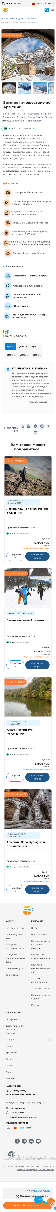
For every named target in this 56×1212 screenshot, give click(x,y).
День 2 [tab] (23, 346)
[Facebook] (42, 426)
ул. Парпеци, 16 (17, 1108)
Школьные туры (15, 968)
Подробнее (17, 556)
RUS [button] (38, 4)
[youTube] (38, 1141)
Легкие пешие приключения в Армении (27, 510)
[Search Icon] (47, 10)
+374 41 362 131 (13, 3)
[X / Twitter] (48, 426)
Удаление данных (41, 988)
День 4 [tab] (11, 354)
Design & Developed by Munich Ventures (35, 1170)
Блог (8, 1072)
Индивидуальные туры (22, 18)
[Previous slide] (7, 88)
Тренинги (11, 1052)
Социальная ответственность (40, 956)
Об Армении (13, 1019)
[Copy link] (22, 426)
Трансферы (12, 975)
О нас (34, 928)
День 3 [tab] (36, 346)
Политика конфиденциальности (40, 968)
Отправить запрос (40, 556)
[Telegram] (35, 426)
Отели (9, 1059)
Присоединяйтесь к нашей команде (40, 944)
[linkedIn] (31, 1141)
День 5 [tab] (24, 354)
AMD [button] (50, 4)
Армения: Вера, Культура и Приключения (25, 844)
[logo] (5, 10)
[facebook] (17, 1141)
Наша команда (39, 934)
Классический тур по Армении (19, 731)
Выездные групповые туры (15, 946)
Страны (10, 1065)
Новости (11, 1078)
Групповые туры (15, 928)
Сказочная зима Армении (25, 620)
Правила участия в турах (40, 997)
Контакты (36, 1005)
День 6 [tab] (37, 354)
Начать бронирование (28, 1205)
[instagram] (24, 1141)
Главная (4, 18)
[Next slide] (49, 88)
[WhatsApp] (29, 426)
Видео (9, 1046)
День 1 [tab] (10, 346)
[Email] (35, 432)
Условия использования (39, 980)
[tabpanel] (28, 388)
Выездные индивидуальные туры (15, 958)
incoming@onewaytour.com (23, 1117)
